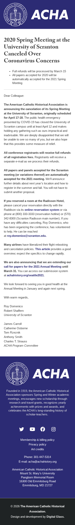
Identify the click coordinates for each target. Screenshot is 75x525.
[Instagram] (53, 429)
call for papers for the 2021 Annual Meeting (33, 266)
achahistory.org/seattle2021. (25, 275)
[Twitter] (22, 429)
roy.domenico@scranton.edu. (27, 235)
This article (42, 249)
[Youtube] (32, 429)
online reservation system (42, 209)
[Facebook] (43, 429)
